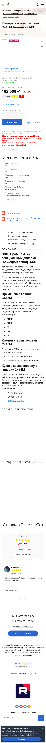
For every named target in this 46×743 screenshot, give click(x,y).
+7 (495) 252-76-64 (24, 616)
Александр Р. (16, 567)
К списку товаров (11, 149)
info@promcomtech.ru (17, 400)
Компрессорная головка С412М (13, 487)
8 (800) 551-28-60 (24, 621)
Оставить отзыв (23, 555)
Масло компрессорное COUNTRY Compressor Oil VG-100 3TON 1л (22, 435)
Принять (21, 739)
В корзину (12, 122)
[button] (20, 598)
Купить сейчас (33, 122)
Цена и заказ (18, 34)
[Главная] (3, 11)
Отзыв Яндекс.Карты (11, 590)
